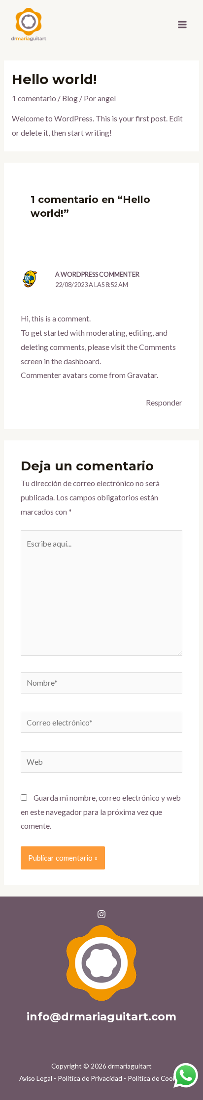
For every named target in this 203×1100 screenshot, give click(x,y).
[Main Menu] (182, 24)
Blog (70, 98)
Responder (164, 402)
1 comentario (34, 98)
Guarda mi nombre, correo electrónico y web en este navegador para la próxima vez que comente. (101, 812)
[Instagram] (101, 914)
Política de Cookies (156, 1078)
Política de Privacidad (90, 1078)
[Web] (102, 763)
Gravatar (142, 375)
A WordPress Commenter (97, 274)
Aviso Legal (35, 1078)
